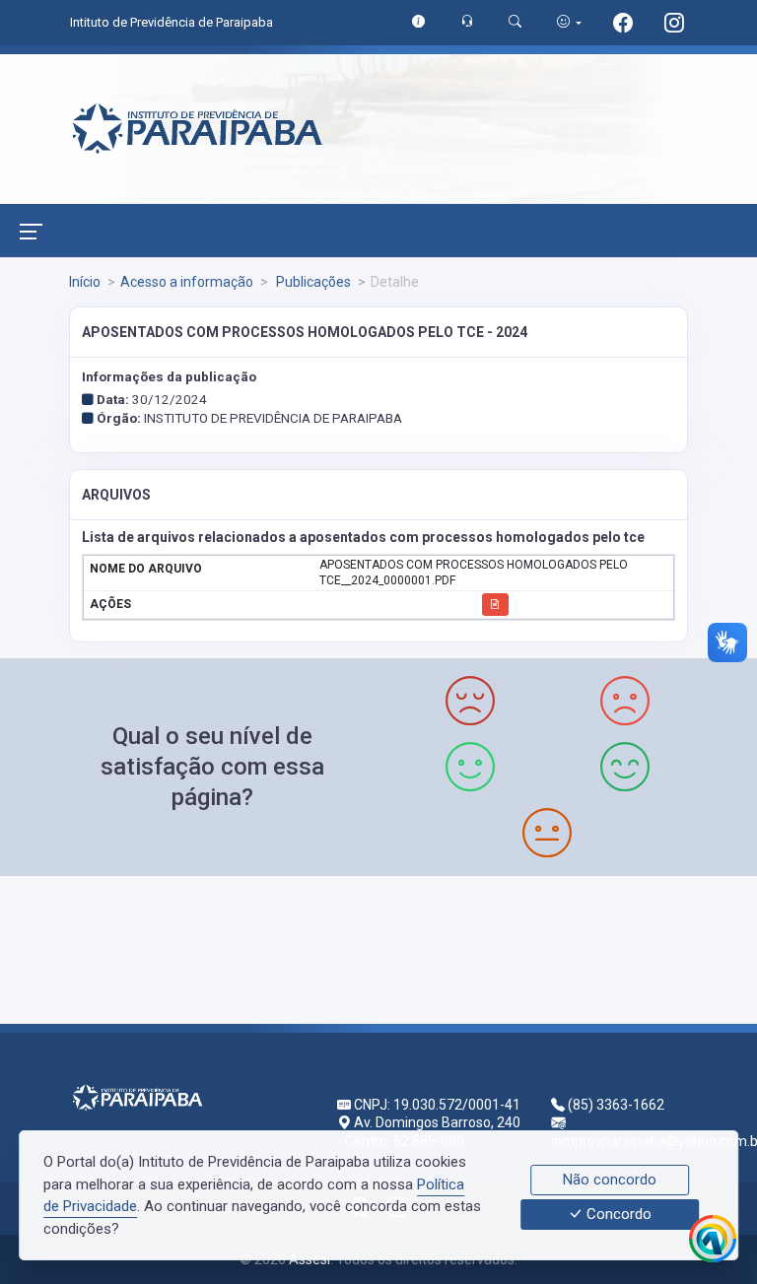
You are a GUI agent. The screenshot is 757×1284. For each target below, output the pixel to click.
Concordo (617, 1215)
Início (85, 282)
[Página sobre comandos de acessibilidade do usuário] (569, 22)
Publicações (312, 282)
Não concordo (609, 1179)
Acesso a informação (186, 282)
